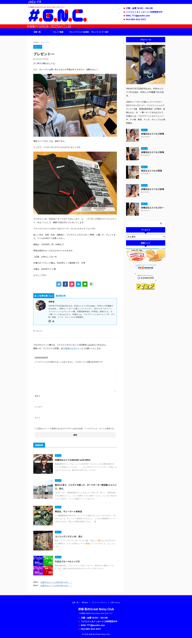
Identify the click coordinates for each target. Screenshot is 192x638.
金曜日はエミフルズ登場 (152, 133)
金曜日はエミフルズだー (152, 207)
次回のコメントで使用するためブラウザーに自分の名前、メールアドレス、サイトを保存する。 (76, 428)
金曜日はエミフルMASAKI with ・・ (56, 582)
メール (38, 407)
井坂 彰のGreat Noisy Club (96, 609)
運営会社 (85, 602)
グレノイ (39, 331)
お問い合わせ (115, 602)
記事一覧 (37, 32)
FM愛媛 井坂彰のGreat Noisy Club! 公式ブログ (96, 613)
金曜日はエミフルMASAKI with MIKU (73, 459)
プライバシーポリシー (99, 602)
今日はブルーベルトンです (67, 561)
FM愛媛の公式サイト (72, 348)
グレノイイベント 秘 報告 (79, 32)
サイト (37, 417)
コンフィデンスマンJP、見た (68, 536)
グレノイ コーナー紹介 (100, 32)
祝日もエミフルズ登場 (151, 170)
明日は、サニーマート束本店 (68, 511)
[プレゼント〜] (78, 284)
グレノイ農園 (58, 32)
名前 (37, 396)
